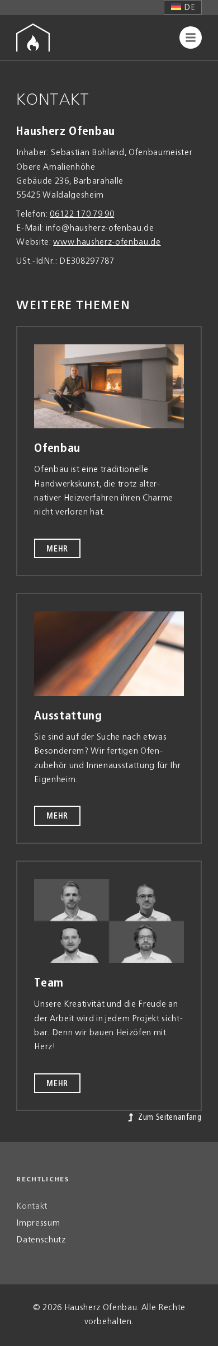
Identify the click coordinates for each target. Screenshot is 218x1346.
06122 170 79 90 (82, 214)
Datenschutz (40, 1240)
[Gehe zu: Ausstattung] (109, 653)
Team (49, 983)
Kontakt (32, 1207)
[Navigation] (190, 37)
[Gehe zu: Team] (109, 921)
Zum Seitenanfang (168, 1117)
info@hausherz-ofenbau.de (100, 228)
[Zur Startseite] (33, 38)
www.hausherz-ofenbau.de (106, 242)
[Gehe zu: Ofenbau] (109, 386)
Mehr (57, 549)
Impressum (38, 1223)
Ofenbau (57, 448)
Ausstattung (68, 716)
